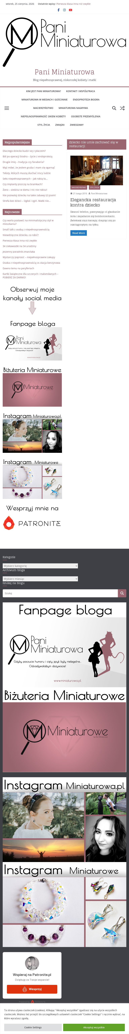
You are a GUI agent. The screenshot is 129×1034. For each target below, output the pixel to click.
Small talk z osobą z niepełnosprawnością (26, 229)
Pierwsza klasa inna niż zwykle (73, 3)
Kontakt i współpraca (80, 91)
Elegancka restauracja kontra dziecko (93, 202)
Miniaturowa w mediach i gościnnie (45, 99)
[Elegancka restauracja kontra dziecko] (96, 170)
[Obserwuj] (32, 414)
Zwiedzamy (76, 124)
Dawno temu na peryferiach (18, 268)
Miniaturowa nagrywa (73, 108)
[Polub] (32, 322)
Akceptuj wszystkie (94, 1027)
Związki (59, 124)
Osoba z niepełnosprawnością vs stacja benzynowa (31, 262)
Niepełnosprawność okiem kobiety (43, 116)
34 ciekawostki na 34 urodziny (19, 246)
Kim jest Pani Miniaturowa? (43, 91)
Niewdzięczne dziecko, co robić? (21, 235)
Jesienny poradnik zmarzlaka (19, 251)
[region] (64, 1018)
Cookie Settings (33, 1027)
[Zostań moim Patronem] (32, 506)
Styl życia (43, 124)
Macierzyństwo (43, 108)
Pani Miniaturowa (65, 72)
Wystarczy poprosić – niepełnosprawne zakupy (29, 257)
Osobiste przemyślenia (85, 116)
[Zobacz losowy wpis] (122, 108)
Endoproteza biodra (86, 99)
